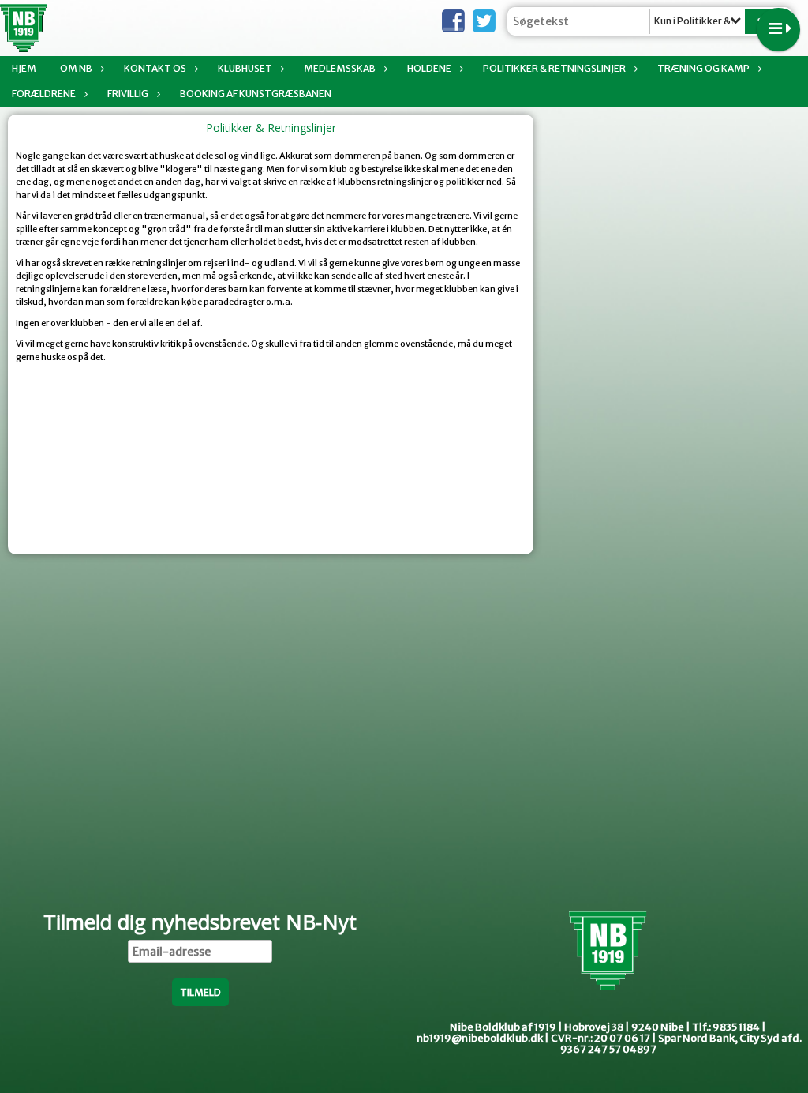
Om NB (76, 68)
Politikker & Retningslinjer (554, 68)
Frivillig (127, 94)
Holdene (429, 68)
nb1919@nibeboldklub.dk (480, 1038)
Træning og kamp (703, 68)
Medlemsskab (340, 68)
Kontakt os (155, 68)
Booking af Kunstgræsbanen (255, 94)
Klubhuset (245, 68)
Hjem (24, 68)
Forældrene (44, 94)
